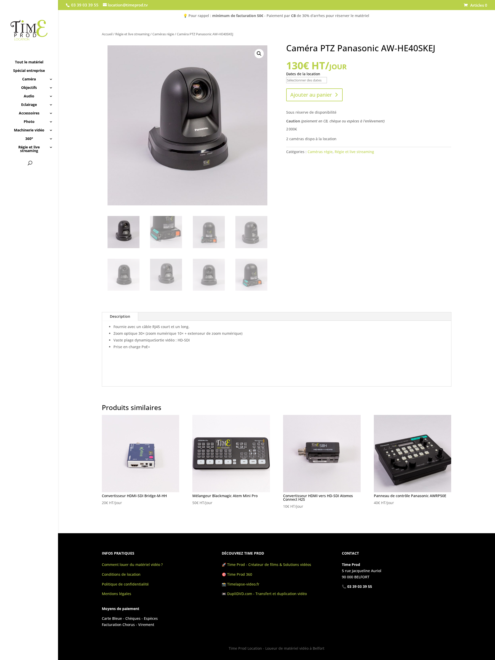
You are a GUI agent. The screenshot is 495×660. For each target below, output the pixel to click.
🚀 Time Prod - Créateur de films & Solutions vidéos (266, 564)
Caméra (29, 79)
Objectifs (29, 88)
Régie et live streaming (29, 149)
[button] (259, 53)
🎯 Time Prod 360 (237, 574)
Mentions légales (116, 593)
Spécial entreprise (29, 71)
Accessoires (29, 113)
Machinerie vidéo (29, 130)
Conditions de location (121, 574)
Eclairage (29, 105)
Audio (29, 96)
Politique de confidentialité (125, 584)
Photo (29, 122)
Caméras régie (163, 34)
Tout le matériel (29, 62)
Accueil (107, 34)
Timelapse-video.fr (243, 584)
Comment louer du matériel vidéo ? (132, 564)
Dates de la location (303, 73)
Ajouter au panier (311, 94)
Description (120, 316)
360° (29, 139)
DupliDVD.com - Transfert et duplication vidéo (267, 593)
